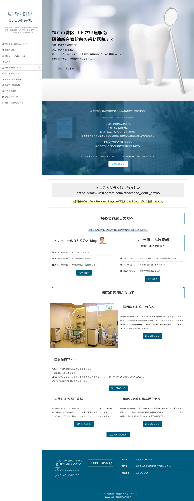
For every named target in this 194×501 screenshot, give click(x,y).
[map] (169, 466)
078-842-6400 (120, 150)
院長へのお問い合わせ (13, 103)
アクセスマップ (11, 97)
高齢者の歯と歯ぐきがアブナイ (153, 264)
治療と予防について (13, 67)
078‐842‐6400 (142, 473)
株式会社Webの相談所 (123, 497)
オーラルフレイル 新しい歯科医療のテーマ (158, 258)
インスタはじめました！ (82, 252)
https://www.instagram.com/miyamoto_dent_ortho (118, 192)
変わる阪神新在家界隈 (81, 258)
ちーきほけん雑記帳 (13, 79)
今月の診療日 (10, 91)
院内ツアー (9, 61)
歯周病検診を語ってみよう (151, 271)
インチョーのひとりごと (14, 73)
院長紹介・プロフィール (14, 56)
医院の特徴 (9, 50)
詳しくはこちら (66, 68)
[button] (118, 164)
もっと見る (84, 272)
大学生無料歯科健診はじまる (84, 265)
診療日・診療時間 (12, 85)
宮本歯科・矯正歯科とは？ (15, 44)
